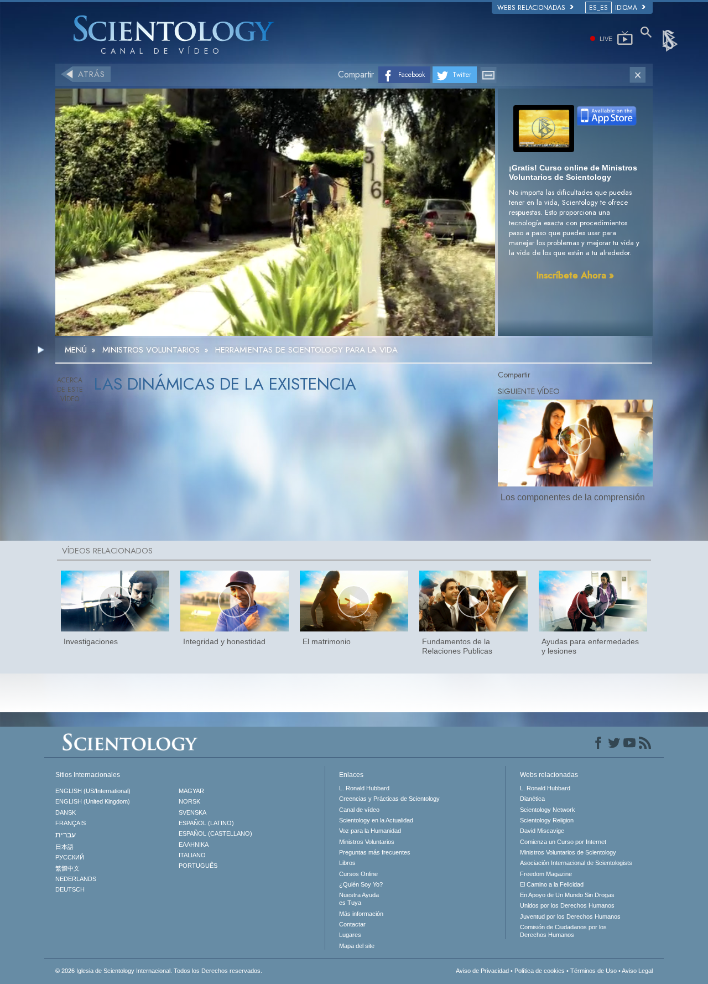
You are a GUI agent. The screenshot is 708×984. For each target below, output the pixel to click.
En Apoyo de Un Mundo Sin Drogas (567, 895)
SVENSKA (192, 812)
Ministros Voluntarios (366, 841)
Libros (347, 862)
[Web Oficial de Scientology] (671, 40)
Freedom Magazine (546, 874)
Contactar (352, 924)
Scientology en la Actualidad (376, 820)
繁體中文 (67, 868)
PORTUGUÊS (198, 865)
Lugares (350, 934)
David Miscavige (542, 830)
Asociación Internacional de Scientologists (576, 862)
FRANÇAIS (70, 823)
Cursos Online (358, 874)
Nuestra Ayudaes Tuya (359, 899)
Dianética (532, 798)
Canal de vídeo (359, 809)
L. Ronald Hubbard (364, 788)
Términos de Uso (593, 970)
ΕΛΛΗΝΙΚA (194, 844)
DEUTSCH (70, 889)
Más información (361, 913)
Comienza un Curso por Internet (563, 841)
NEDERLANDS (75, 879)
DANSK (65, 812)
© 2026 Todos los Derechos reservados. (158, 970)
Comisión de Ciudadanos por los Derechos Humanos (563, 931)
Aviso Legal (637, 970)
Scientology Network (547, 809)
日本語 (64, 846)
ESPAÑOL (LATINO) (206, 823)
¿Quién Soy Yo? (361, 884)
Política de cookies (539, 970)
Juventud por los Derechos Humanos (570, 916)
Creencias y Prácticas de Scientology (389, 798)
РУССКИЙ (69, 857)
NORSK (189, 801)
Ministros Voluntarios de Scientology (568, 852)
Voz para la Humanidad (370, 830)
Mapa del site (356, 945)
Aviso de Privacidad (482, 970)
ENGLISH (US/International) (93, 791)
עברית (65, 834)
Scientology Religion (547, 820)
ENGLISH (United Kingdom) (92, 801)
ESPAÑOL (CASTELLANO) (215, 833)
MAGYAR (191, 791)
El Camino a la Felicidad (552, 884)
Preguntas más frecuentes (374, 852)
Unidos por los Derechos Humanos (567, 905)
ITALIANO (192, 855)
